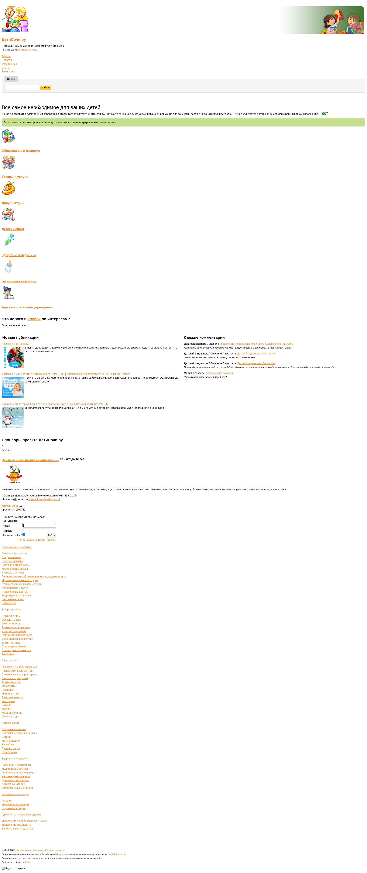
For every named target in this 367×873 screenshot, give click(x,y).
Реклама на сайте (54, 850)
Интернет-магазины (14, 631)
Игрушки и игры (11, 615)
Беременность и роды (19, 281)
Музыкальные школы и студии (20, 580)
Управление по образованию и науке (24, 821)
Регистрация (26, 539)
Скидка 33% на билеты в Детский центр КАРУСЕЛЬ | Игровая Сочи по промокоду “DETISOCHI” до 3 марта (66, 374)
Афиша (6, 56)
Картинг (6, 708)
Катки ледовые (11, 740)
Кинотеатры (9, 686)
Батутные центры (12, 697)
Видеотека (8, 71)
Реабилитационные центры (18, 772)
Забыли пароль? (46, 539)
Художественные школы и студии (22, 584)
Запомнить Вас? (13, 535)
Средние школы (11, 557)
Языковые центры (13, 572)
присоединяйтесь (27, 50)
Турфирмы (8, 654)
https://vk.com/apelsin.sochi (44, 499)
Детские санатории (13, 784)
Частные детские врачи (16, 776)
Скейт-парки (9, 752)
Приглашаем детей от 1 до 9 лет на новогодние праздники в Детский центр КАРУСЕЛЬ (55, 404)
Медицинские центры (15, 768)
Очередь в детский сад (219, 373)
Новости (7, 60)
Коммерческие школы (15, 568)
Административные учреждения (27, 307)
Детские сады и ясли (14, 553)
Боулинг (6, 705)
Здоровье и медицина (19, 255)
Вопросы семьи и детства (17, 828)
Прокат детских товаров (16, 650)
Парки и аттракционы (15, 678)
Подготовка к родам (13, 808)
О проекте (38, 850)
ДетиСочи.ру (14, 39)
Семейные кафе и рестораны (20, 674)
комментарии (10, 505)
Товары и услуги (15, 177)
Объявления (9, 63)
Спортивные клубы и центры (19, 733)
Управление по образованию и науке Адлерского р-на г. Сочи (257, 343)
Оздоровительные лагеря (17, 787)
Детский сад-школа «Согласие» (256, 353)
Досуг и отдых (13, 203)
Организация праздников (17, 635)
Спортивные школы (14, 729)
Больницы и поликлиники (17, 764)
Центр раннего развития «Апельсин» (30, 460)
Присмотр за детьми (14, 646)
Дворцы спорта (11, 748)
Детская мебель (11, 623)
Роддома (7, 800)
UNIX (27, 862)
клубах (34, 319)
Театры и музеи (11, 682)
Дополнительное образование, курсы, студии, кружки (34, 576)
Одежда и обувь (11, 619)
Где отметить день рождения (19, 666)
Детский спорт (13, 229)
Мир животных (10, 693)
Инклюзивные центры (15, 591)
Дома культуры (11, 716)
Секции (6, 736)
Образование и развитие (21, 150)
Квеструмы (8, 701)
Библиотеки (9, 603)
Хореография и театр (15, 587)
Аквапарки (8, 689)
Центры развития (12, 561)
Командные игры (12, 712)
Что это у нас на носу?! (16, 343)
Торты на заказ (11, 642)
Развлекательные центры (17, 670)
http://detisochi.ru (116, 854)
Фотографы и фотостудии (17, 638)
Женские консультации (15, 804)
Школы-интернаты (13, 599)
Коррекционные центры (16, 595)
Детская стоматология (15, 780)
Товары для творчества (16, 627)
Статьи (6, 67)
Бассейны (8, 744)
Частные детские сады (15, 565)
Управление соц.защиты (16, 824)
